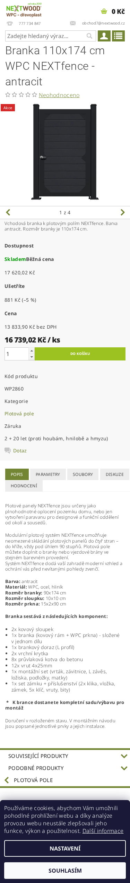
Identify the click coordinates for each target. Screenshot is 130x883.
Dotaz (20, 451)
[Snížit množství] (31, 357)
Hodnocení (24, 486)
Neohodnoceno (59, 95)
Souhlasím (65, 870)
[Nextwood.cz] (24, 9)
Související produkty (38, 755)
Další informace (103, 831)
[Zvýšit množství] (31, 350)
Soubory (83, 474)
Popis (17, 474)
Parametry (48, 474)
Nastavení (65, 848)
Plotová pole (19, 413)
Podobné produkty (35, 767)
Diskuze (115, 474)
